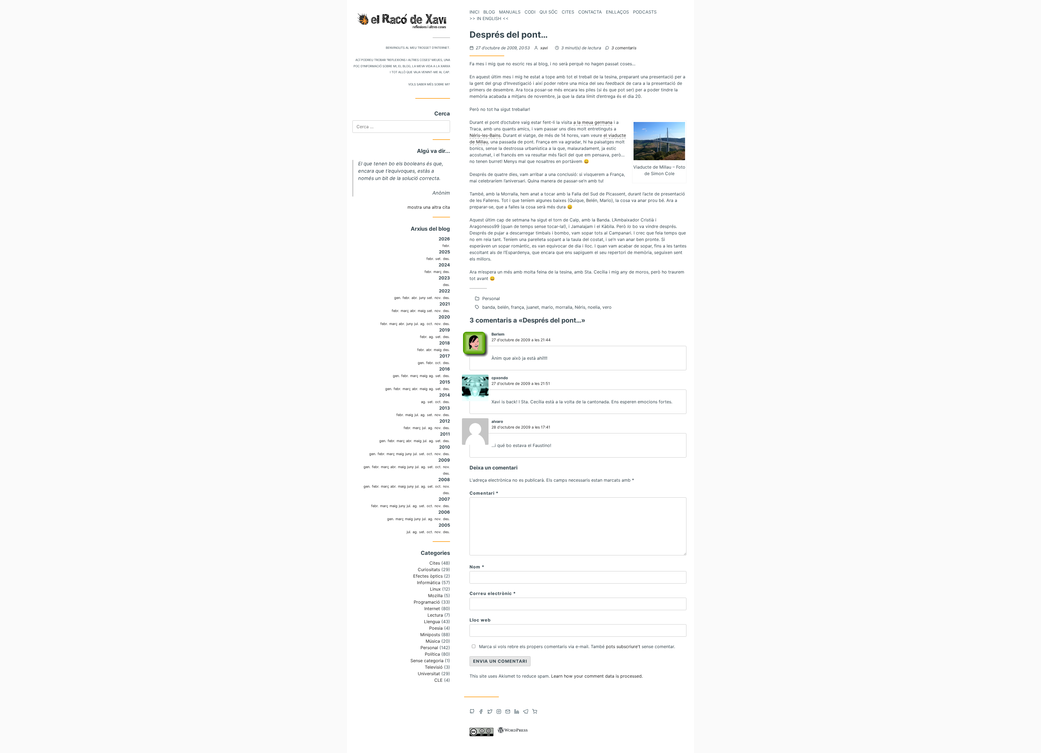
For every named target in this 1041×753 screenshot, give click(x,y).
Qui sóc (548, 12)
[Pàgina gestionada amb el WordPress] (513, 734)
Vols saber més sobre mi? (429, 83)
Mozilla (435, 595)
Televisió (434, 667)
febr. (446, 246)
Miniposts (430, 634)
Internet (432, 608)
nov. (438, 298)
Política (432, 654)
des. (446, 259)
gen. (397, 298)
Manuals (509, 12)
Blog (489, 12)
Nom (477, 566)
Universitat (429, 673)
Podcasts (645, 12)
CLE (438, 680)
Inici (474, 12)
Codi (530, 12)
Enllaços (617, 12)
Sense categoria (427, 660)
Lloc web (480, 620)
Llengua (432, 621)
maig (422, 311)
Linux (435, 589)
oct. (430, 324)
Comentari (484, 493)
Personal (429, 647)
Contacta (590, 12)
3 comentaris (624, 47)
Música (433, 641)
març (437, 272)
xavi (544, 47)
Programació (427, 602)
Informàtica (428, 582)
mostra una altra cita (428, 207)
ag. (422, 324)
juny (422, 298)
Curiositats (429, 569)
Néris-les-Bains (485, 135)
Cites (434, 563)
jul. (416, 324)
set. (438, 259)
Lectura (435, 615)
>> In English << (489, 18)
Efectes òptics (428, 576)
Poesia (436, 628)
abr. (415, 298)
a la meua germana (592, 122)
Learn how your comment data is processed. (597, 676)
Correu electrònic (493, 593)
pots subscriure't (623, 646)
